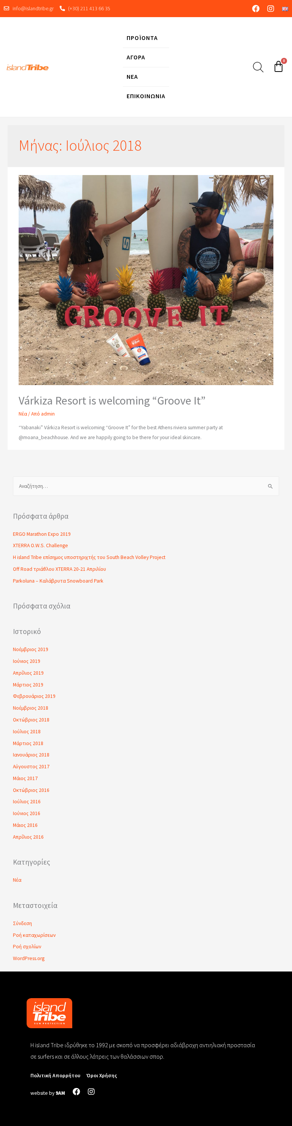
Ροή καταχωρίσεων (34, 935)
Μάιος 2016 (25, 825)
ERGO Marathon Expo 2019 (42, 534)
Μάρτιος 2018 (28, 743)
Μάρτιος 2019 (28, 685)
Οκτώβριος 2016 (31, 790)
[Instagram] (271, 9)
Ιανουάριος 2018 (31, 755)
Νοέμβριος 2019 (30, 649)
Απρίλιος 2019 (28, 673)
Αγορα (136, 57)
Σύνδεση (22, 923)
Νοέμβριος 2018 (30, 708)
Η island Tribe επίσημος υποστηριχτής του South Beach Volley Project (89, 557)
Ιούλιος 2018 (27, 731)
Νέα (23, 414)
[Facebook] (256, 9)
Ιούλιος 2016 (27, 801)
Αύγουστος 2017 (31, 766)
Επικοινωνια (146, 96)
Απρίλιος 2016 (28, 837)
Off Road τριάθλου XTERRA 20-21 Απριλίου (59, 569)
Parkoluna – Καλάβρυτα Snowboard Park (58, 581)
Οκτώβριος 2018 (31, 720)
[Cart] (278, 67)
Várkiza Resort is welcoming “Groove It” (112, 400)
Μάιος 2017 (25, 778)
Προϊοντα (142, 37)
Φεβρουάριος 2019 (34, 696)
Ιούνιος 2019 (26, 661)
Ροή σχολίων (27, 946)
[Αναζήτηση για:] (146, 486)
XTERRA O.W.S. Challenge (40, 545)
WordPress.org (28, 958)
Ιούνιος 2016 (26, 813)
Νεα (132, 76)
